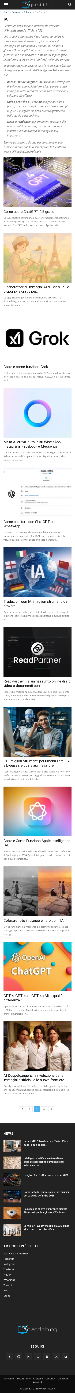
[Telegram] (46, 1356)
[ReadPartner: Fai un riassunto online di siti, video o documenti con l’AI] (37, 652)
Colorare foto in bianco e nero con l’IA (33, 920)
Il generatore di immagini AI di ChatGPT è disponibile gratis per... (36, 289)
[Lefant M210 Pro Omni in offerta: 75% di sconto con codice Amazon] (12, 1146)
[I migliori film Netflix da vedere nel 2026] (12, 1179)
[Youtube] (65, 1356)
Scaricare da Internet (15, 1253)
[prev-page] (22, 1109)
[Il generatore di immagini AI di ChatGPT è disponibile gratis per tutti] (37, 258)
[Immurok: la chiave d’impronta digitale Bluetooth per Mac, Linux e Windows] (12, 1213)
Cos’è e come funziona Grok (25, 367)
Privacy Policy (24, 1379)
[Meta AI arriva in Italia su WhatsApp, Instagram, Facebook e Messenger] (37, 413)
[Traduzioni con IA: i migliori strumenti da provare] (37, 572)
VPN (5, 1290)
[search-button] (70, 5)
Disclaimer (9, 1379)
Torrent (7, 1285)
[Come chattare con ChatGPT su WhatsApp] (37, 492)
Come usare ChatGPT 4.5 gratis (28, 212)
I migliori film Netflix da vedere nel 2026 (46, 1175)
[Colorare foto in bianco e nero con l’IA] (37, 891)
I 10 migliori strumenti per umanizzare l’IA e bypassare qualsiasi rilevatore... (36, 763)
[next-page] (51, 1109)
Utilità (6, 1295)
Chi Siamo (63, 1379)
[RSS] (37, 1356)
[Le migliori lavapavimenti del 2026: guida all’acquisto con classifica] (12, 1230)
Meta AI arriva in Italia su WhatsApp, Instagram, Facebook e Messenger (32, 444)
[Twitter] (56, 1356)
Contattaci (50, 1379)
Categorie (38, 1379)
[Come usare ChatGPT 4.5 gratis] (37, 182)
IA (35, 12)
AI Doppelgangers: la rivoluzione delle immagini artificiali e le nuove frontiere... (35, 1077)
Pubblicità (37, 1382)
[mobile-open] (6, 5)
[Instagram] (18, 1356)
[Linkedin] (28, 1356)
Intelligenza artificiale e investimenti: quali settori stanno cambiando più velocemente (45, 1162)
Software (28, 12)
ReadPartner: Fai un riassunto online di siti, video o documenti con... (37, 683)
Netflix (7, 1274)
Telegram (8, 1258)
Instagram (9, 1264)
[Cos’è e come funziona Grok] (37, 337)
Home (6, 12)
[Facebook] (9, 1356)
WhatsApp (9, 1280)
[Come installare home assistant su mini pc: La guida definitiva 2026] (12, 1196)
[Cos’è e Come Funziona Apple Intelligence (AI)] (37, 811)
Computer (16, 12)
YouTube (8, 1269)
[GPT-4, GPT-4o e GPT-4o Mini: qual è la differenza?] (37, 967)
